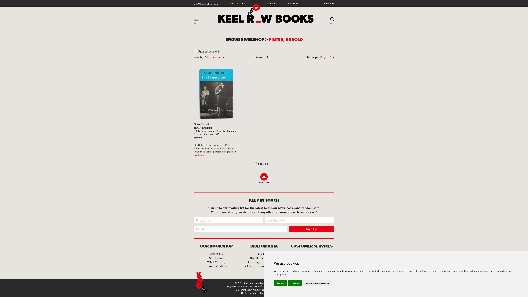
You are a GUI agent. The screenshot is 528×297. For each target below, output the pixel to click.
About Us (216, 253)
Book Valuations (216, 266)
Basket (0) (329, 3)
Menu (196, 23)
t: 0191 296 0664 (236, 3)
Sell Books (271, 3)
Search (331, 23)
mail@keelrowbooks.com (206, 3)
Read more (199, 154)
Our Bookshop (216, 246)
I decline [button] (295, 283)
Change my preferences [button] (317, 283)
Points (255, 293)
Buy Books (293, 3)
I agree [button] (280, 283)
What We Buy (216, 262)
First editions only (209, 51)
